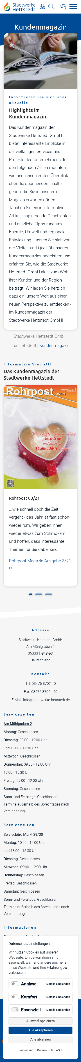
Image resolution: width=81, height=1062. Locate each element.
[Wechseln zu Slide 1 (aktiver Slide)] (30, 594)
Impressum (27, 1050)
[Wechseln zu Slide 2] (39, 594)
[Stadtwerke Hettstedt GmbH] (19, 6)
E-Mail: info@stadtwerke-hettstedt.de (40, 700)
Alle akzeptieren (40, 1030)
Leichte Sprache (42, 6)
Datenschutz (45, 1050)
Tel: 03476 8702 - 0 (40, 683)
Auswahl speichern (40, 1021)
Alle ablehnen (40, 1039)
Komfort (29, 997)
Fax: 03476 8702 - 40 (40, 692)
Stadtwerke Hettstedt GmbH (40, 336)
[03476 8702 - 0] (63, 7)
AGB (59, 1050)
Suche (51, 6)
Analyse (28, 983)
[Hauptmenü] (73, 6)
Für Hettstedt (23, 345)
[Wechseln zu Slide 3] (49, 594)
